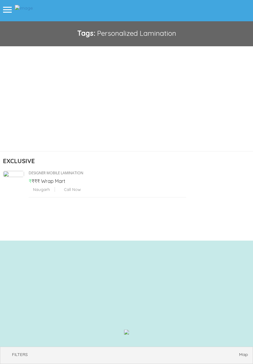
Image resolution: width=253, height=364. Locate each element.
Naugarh (41, 189)
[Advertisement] (126, 92)
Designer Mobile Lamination (56, 173)
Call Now (72, 189)
